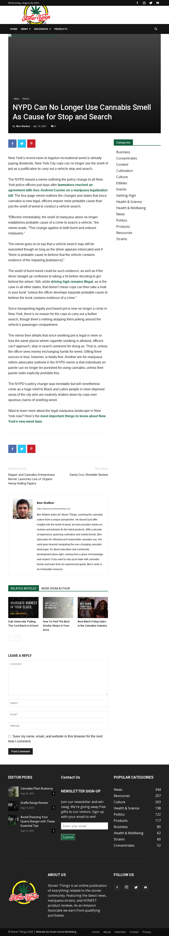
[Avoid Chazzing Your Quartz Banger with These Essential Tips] (13, 820)
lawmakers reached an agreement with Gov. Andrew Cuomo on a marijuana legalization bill (58, 190)
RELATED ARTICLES (23, 588)
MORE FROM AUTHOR (55, 588)
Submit (68, 837)
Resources (41, 28)
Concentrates (126, 158)
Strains (121, 239)
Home (13, 28)
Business (123, 152)
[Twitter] (151, 3)
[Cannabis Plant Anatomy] (13, 791)
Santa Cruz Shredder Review (89, 475)
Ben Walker (23, 126)
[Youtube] (158, 3)
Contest (122, 164)
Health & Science (129, 201)
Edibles (121, 183)
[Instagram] (144, 3)
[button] (156, 29)
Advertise (120, 932)
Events (121, 189)
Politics (25, 98)
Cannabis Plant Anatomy (37, 788)
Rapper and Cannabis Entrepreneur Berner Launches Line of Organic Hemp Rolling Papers (31, 479)
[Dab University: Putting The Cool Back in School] (23, 607)
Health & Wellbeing (131, 208)
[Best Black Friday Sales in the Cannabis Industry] (93, 607)
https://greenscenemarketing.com (53, 508)
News (24, 28)
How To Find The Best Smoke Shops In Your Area (56, 625)
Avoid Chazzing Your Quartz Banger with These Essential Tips (38, 821)
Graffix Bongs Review (34, 802)
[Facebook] (137, 3)
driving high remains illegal (72, 281)
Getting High (126, 195)
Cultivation (124, 170)
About (107, 932)
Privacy (147, 932)
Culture (122, 177)
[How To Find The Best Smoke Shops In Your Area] (58, 607)
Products (60, 28)
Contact (134, 932)
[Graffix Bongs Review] (13, 806)
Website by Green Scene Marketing (56, 932)
